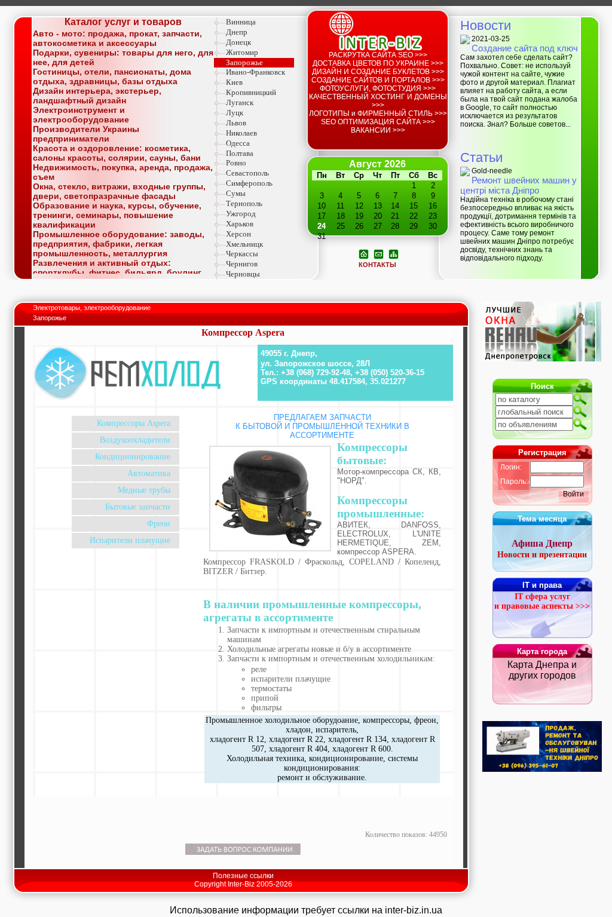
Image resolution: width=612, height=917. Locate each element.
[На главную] (364, 253)
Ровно (236, 162)
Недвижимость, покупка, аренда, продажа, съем (123, 172)
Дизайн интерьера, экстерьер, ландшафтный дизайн (97, 95)
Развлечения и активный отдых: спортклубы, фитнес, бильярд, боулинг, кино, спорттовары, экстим (118, 272)
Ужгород (241, 213)
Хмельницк (244, 244)
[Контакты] (379, 253)
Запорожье (244, 62)
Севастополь (247, 172)
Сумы (236, 193)
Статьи (481, 157)
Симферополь (249, 183)
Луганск (239, 102)
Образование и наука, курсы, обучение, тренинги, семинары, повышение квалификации (117, 215)
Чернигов (242, 263)
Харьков (239, 223)
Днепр (236, 31)
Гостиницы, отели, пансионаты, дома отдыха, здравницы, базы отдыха (112, 76)
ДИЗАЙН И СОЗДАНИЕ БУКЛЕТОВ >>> (378, 72)
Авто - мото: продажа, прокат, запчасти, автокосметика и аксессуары (117, 38)
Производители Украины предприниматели (86, 133)
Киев (234, 82)
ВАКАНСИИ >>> (378, 130)
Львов (236, 122)
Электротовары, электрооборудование (92, 307)
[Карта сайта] (393, 253)
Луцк (234, 112)
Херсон (238, 233)
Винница (241, 21)
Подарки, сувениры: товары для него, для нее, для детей (123, 57)
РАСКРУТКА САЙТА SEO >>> (378, 55)
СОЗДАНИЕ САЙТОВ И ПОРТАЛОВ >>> (378, 80)
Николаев (241, 132)
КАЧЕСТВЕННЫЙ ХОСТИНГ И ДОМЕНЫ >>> (378, 101)
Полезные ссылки (243, 876)
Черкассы (242, 253)
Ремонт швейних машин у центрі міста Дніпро (518, 185)
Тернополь (244, 203)
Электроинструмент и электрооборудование (81, 114)
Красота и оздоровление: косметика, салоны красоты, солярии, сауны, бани (117, 152)
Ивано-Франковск (255, 72)
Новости (485, 25)
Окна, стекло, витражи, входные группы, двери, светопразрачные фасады (119, 191)
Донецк (238, 42)
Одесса (238, 143)
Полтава (239, 153)
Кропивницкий (251, 92)
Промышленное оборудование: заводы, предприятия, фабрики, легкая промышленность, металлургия (118, 243)
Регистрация (542, 452)
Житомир (242, 52)
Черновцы (243, 273)
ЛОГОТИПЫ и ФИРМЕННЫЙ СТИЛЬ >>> (378, 113)
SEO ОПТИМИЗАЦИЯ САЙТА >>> (378, 122)
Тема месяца (542, 518)
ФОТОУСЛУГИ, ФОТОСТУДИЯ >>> (378, 88)
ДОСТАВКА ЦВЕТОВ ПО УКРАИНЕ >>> (378, 63)
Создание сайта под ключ (525, 48)
